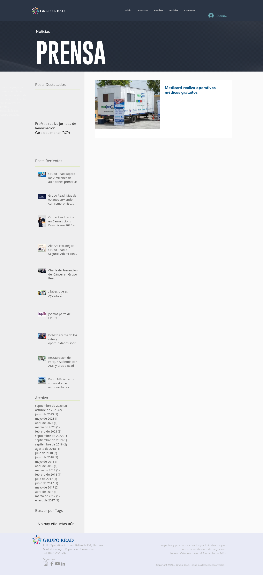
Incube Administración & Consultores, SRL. (198, 553)
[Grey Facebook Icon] (51, 563)
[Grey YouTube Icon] (57, 563)
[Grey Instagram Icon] (46, 563)
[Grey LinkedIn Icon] (63, 563)
